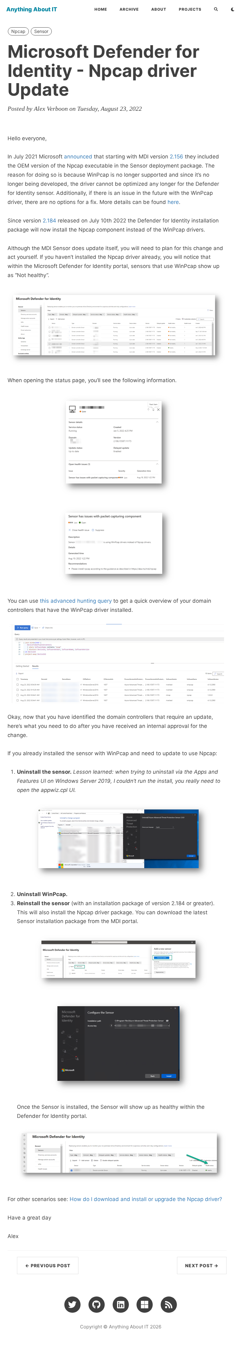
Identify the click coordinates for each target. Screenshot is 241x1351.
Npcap (18, 31)
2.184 (49, 220)
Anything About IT (31, 9)
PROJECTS (190, 9)
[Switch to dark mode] (232, 9)
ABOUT (158, 9)
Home (100, 9)
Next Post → (201, 1265)
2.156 (176, 156)
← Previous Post (47, 1265)
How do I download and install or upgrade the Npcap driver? (146, 1199)
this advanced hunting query (76, 601)
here (173, 202)
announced (78, 156)
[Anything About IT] (168, 1304)
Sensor (41, 31)
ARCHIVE (129, 9)
